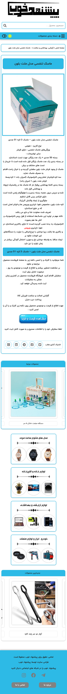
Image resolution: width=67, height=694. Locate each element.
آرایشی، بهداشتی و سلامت (43, 48)
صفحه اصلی (60, 48)
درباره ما (47, 685)
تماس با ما (20, 685)
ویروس (27, 227)
